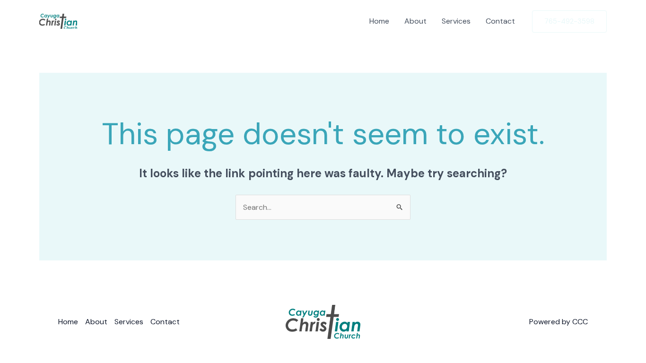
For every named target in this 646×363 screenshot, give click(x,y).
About (415, 21)
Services (456, 21)
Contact (500, 21)
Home (379, 21)
